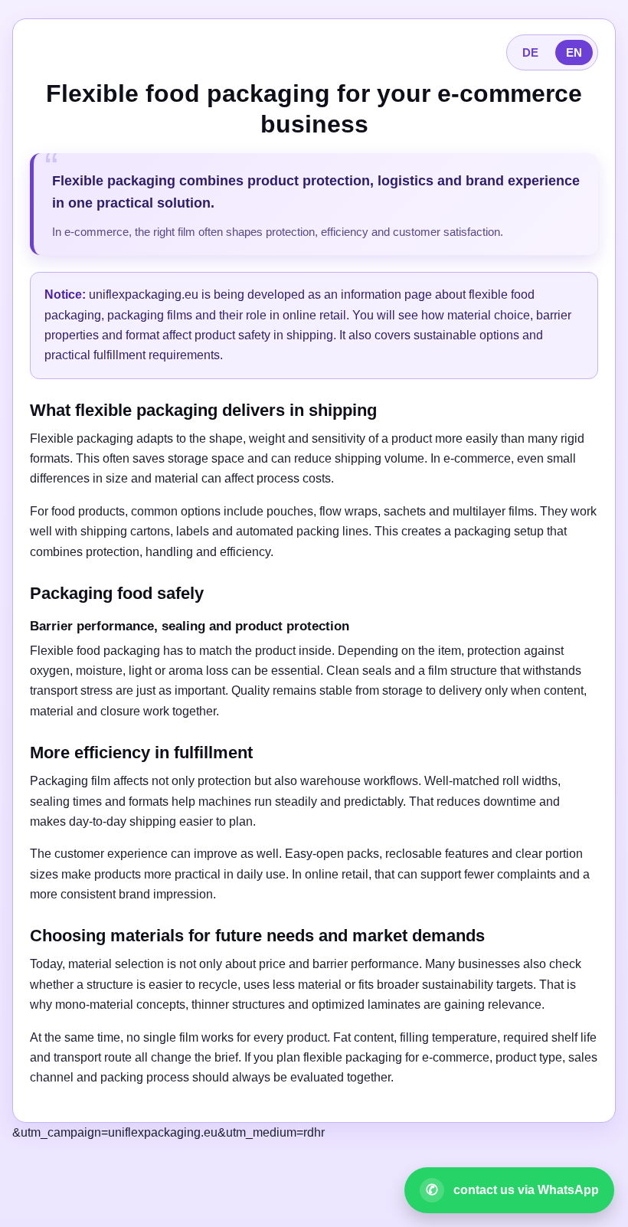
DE (530, 52)
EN (574, 52)
